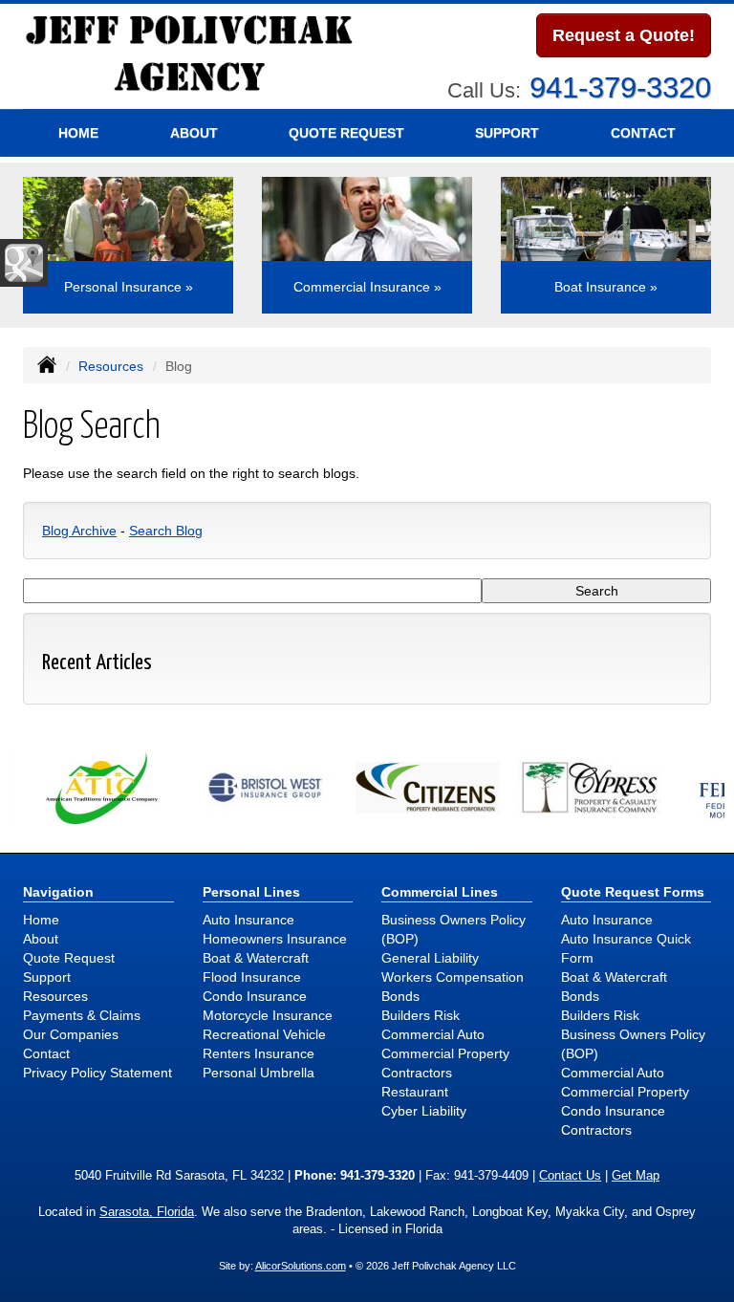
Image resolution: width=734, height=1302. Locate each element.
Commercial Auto (433, 1034)
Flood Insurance (252, 977)
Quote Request (69, 958)
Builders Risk (420, 1015)
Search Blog (166, 530)
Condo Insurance (255, 996)
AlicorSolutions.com (300, 1265)
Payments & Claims (81, 1015)
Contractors (416, 1072)
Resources (110, 366)
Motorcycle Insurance (268, 1015)
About (194, 133)
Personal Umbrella (258, 1072)
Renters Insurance (258, 1053)
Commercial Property (445, 1053)
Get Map (635, 1176)
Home (78, 133)
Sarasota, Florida (146, 1212)
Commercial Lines (439, 892)
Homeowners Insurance (275, 938)
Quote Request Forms (632, 892)
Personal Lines (251, 892)
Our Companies (71, 1034)
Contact (643, 133)
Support (47, 977)
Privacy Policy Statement (97, 1072)
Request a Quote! (623, 35)
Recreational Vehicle (264, 1034)
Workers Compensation (452, 977)
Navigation (58, 892)
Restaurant (414, 1091)
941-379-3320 (620, 87)
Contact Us (570, 1176)
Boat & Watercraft (256, 958)
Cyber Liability (423, 1110)
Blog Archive (79, 530)
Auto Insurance (248, 919)
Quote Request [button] (346, 133)
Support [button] (507, 133)
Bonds (400, 996)
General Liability (430, 958)
